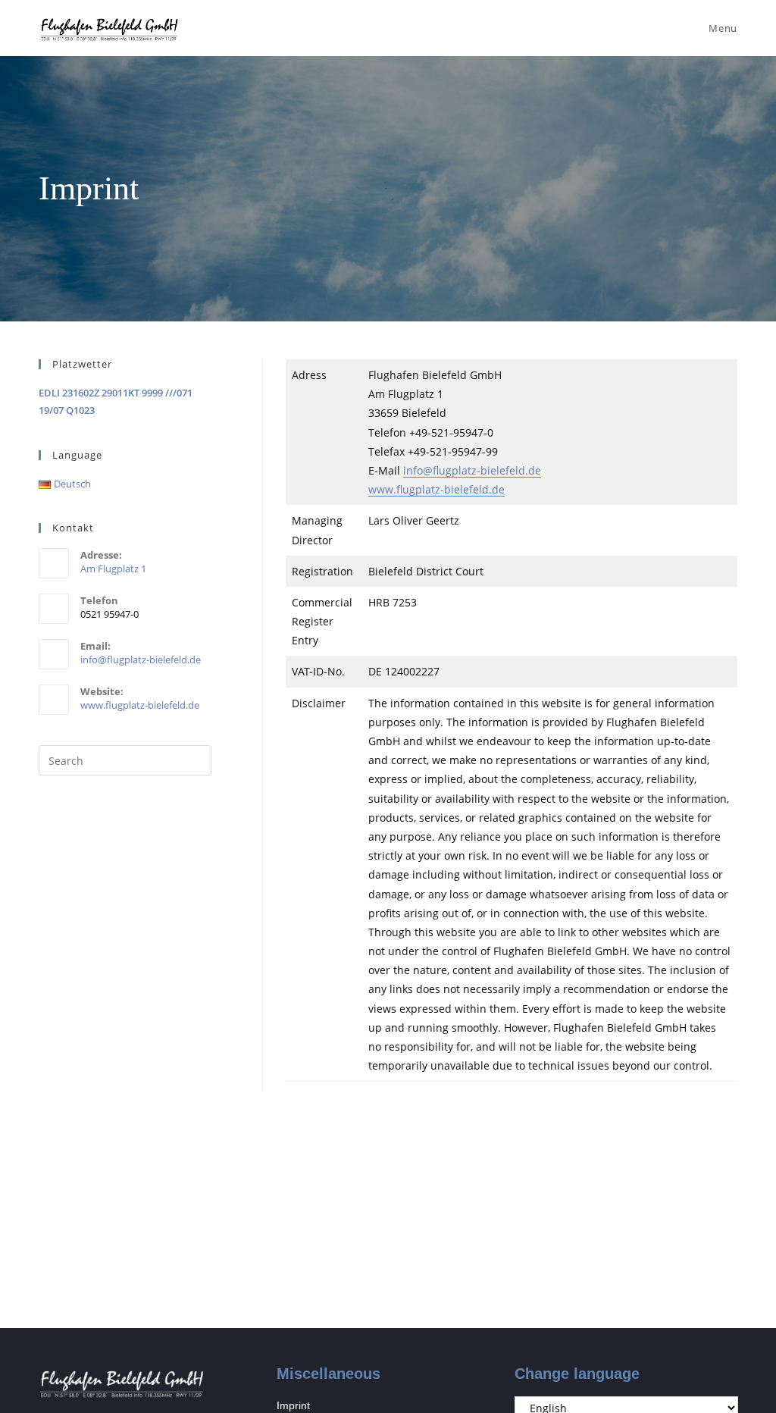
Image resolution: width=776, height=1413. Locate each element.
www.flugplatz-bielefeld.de (436, 489)
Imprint (293, 1405)
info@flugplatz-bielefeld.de (472, 470)
